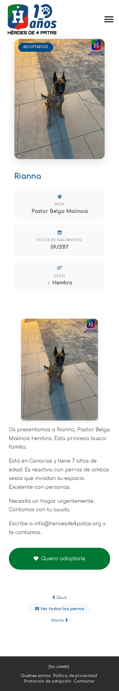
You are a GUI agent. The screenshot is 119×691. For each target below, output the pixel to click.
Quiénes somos (35, 676)
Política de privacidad (75, 676)
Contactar (84, 681)
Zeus (61, 597)
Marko (58, 620)
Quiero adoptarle (62, 558)
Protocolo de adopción (47, 681)
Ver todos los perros (61, 608)
